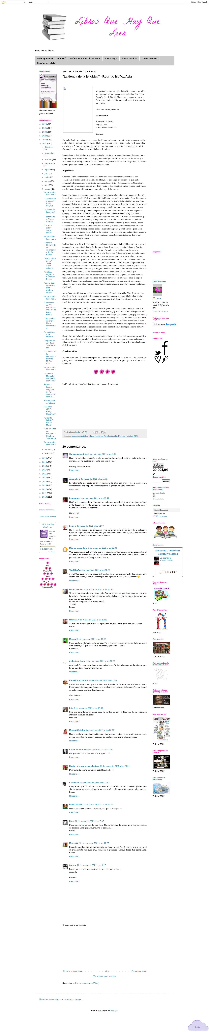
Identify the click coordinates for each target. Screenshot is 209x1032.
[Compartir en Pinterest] (105, 432)
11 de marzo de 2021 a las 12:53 (94, 782)
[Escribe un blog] (96, 432)
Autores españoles (80, 436)
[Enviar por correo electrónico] (94, 432)
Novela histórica (129, 58)
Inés (71, 708)
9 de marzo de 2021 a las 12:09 (89, 526)
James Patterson (167, 560)
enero (47, 453)
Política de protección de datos (85, 58)
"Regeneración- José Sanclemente (49, 344)
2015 (44, 477)
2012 (44, 489)
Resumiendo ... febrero (49, 401)
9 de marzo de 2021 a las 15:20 (95, 570)
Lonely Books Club (78, 680)
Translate (163, 516)
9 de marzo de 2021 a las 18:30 (88, 708)
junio (47, 177)
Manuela (73, 620)
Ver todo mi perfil (160, 311)
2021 (44, 143)
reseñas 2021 (132, 436)
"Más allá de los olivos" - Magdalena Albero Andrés (49, 215)
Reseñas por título (46, 63)
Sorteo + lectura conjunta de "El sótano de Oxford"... (49, 390)
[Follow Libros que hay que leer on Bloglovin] (165, 325)
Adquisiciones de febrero (49, 334)
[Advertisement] (104, 948)
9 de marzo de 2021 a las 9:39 (102, 454)
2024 (44, 132)
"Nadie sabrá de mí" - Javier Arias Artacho (50, 263)
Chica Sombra (76, 749)
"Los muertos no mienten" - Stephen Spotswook (50, 433)
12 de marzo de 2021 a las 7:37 (89, 821)
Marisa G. (73, 843)
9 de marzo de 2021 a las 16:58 (100, 661)
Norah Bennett (76, 589)
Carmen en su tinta (78, 454)
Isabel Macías (75, 804)
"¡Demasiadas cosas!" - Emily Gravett (50, 202)
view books (51, 552)
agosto (48, 169)
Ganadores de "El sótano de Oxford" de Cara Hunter (50, 308)
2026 (44, 124)
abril (47, 185)
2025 (44, 128)
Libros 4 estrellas (96, 436)
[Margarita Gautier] (154, 496)
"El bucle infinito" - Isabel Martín (49, 421)
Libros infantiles (150, 58)
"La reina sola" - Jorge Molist (48, 229)
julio (47, 173)
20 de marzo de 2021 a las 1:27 (91, 865)
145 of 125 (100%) (46, 549)
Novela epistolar (110, 436)
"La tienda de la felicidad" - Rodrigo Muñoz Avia (50, 357)
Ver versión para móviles (104, 976)
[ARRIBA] (198, 1026)
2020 (44, 458)
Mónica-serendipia (78, 548)
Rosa (71, 821)
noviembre (49, 153)
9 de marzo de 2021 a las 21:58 (98, 749)
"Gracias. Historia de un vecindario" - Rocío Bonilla (50, 249)
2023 (44, 136)
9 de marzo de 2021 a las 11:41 (94, 498)
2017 (44, 470)
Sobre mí (61, 58)
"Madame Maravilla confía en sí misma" (49, 377)
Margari (72, 639)
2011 (44, 493)
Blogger (113, 1011)
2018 (44, 466)
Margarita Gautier (159, 493)
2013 (44, 485)
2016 (44, 474)
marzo (48, 189)
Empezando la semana (50, 193)
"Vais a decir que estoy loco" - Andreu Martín (49, 288)
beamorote (74, 498)
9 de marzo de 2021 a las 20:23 (100, 730)
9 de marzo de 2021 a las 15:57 (98, 589)
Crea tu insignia (158, 499)
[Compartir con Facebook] (102, 432)
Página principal (45, 58)
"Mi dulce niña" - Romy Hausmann (50, 410)
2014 (44, 481)
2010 (44, 497)
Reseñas (122, 436)
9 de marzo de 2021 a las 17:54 (103, 680)
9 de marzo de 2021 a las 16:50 (91, 639)
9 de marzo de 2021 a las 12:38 (102, 548)
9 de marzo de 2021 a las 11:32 (93, 479)
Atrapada (73, 479)
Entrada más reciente (72, 971)
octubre (48, 159)
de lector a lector (77, 661)
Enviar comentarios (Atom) (87, 983)
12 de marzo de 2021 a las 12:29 (94, 843)
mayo (47, 181)
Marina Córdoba (77, 730)
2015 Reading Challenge (47, 525)
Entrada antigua (139, 971)
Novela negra (110, 58)
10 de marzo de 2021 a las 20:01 (115, 766)
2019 (44, 462)
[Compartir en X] (99, 432)
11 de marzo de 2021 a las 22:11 (98, 804)
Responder (74, 470)
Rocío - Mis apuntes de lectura (84, 766)
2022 (44, 139)
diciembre (49, 147)
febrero (48, 449)
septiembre (50, 163)
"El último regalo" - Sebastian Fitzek (49, 275)
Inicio (107, 971)
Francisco (74, 782)
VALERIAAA (75, 570)
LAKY (158, 298)
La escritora (165, 558)
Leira (71, 526)
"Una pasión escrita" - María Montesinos (50, 323)
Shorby (72, 865)
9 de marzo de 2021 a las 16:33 (92, 620)
